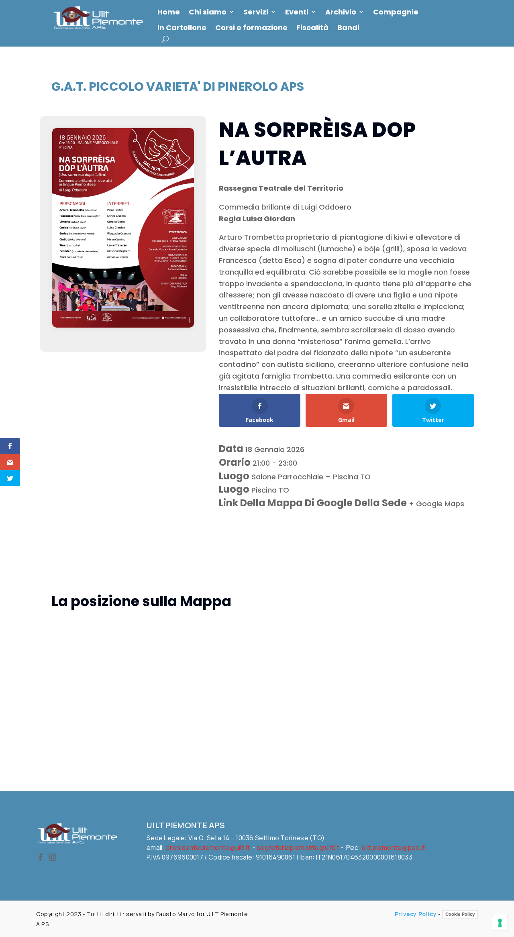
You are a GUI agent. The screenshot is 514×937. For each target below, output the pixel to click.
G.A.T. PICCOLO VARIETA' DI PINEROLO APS (177, 86)
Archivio (340, 12)
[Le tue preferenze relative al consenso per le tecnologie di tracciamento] (500, 923)
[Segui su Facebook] (40, 857)
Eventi (296, 12)
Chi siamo (207, 12)
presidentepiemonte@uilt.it (208, 847)
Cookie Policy (460, 914)
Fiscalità (312, 28)
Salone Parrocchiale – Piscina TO (311, 477)
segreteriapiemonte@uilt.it (298, 847)
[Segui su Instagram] (52, 857)
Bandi (348, 28)
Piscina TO (270, 490)
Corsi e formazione (251, 28)
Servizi (255, 12)
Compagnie (395, 12)
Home (168, 12)
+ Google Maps (436, 504)
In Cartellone (181, 28)
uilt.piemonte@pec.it (393, 847)
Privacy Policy (415, 914)
